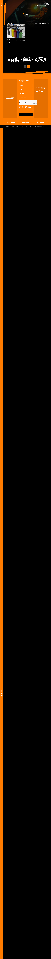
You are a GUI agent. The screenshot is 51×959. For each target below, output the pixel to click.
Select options (20, 40)
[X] (37, 91)
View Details (16, 30)
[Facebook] (39, 91)
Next (28, 66)
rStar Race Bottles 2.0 (9, 40)
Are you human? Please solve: (24, 107)
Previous (25, 66)
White (31, 16)
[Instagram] (42, 91)
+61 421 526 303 (41, 85)
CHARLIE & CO (42, 126)
